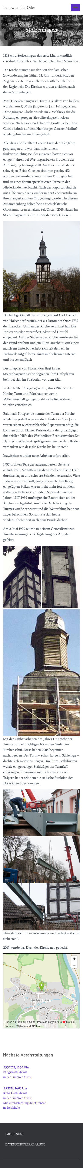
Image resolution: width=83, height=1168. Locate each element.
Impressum (14, 1134)
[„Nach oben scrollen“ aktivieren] (74, 1159)
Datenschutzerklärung (25, 1144)
